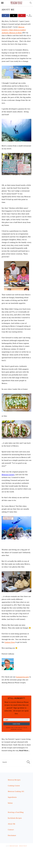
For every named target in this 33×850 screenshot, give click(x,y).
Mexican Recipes (14, 780)
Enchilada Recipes (15, 818)
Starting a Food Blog (16, 812)
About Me (11, 824)
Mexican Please (14, 845)
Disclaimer (12, 835)
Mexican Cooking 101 (16, 791)
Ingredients (12, 797)
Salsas (10, 803)
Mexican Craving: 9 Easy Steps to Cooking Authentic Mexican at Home (14, 30)
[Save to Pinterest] (22, 15)
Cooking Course (14, 786)
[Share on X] (14, 15)
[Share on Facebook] (5, 15)
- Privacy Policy (23, 845)
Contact (11, 830)
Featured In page (22, 677)
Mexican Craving (8, 474)
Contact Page (10, 642)
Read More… (24, 750)
